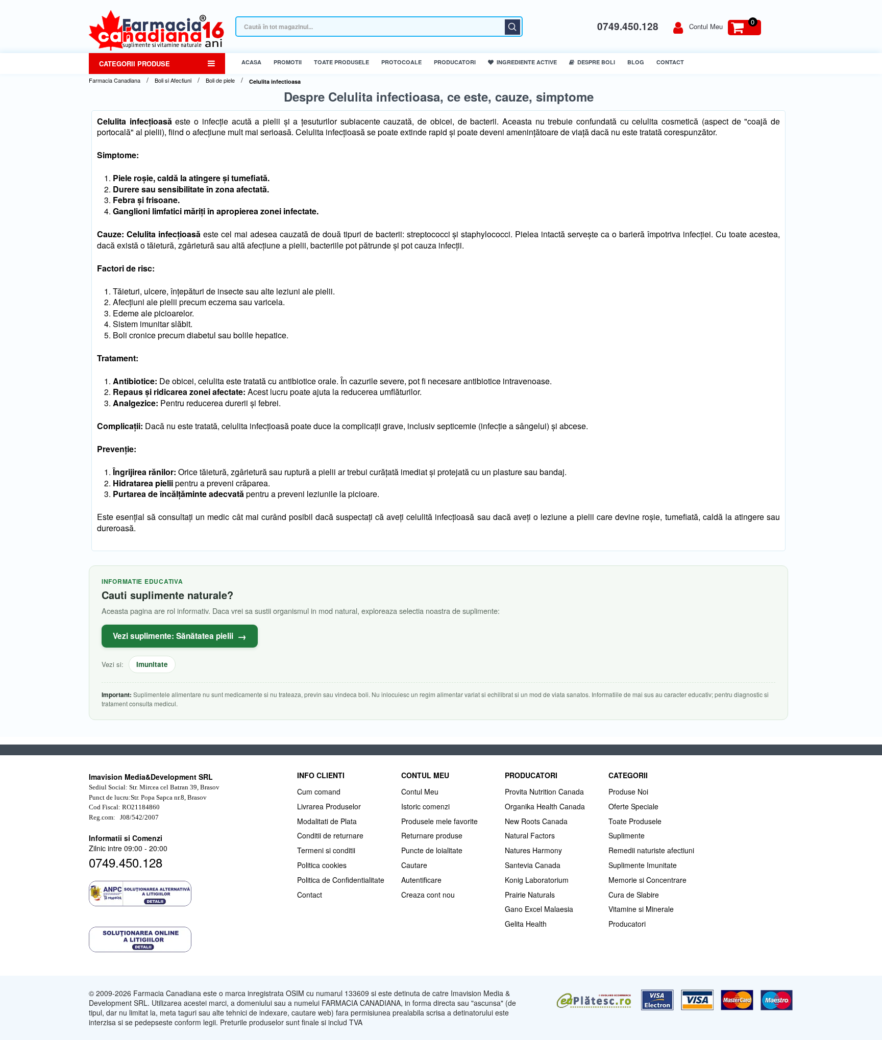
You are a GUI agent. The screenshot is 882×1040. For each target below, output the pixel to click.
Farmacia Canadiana (114, 80)
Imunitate (152, 664)
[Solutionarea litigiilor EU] (188, 939)
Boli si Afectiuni (173, 80)
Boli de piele (220, 80)
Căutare (512, 27)
